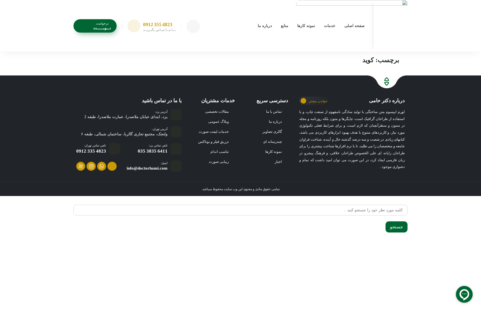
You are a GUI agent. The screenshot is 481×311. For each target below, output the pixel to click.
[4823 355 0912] (133, 25)
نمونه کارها (306, 26)
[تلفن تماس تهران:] (114, 149)
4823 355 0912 (157, 24)
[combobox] (240, 210)
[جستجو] (406, 202)
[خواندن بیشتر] (303, 101)
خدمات (329, 26)
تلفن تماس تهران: (95, 145)
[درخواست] (81, 25)
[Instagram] (91, 166)
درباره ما (265, 26)
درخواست (102, 23)
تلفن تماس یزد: (158, 145)
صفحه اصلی (354, 26)
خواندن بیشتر (318, 101)
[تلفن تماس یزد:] (176, 149)
